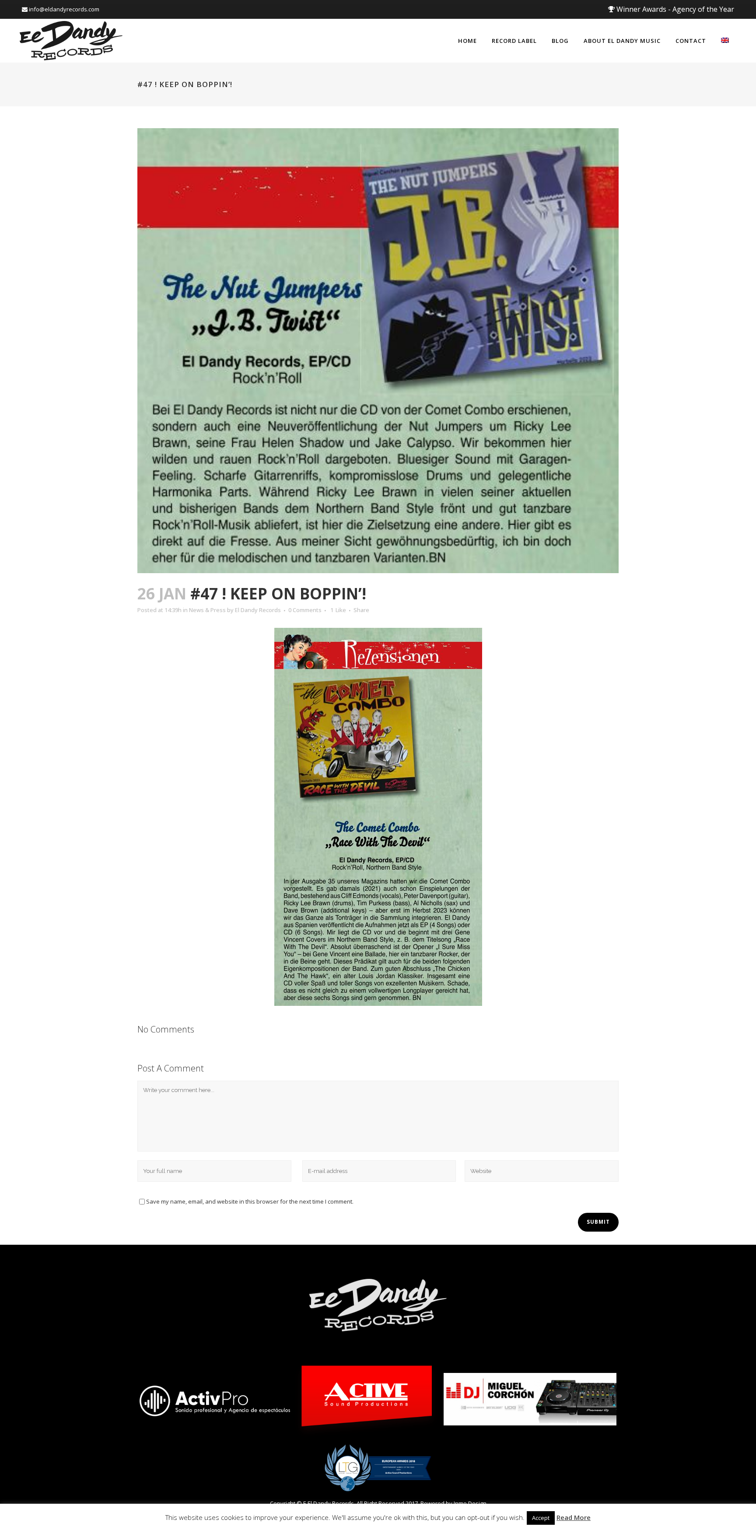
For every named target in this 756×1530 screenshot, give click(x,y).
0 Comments (305, 610)
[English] (725, 41)
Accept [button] (541, 1518)
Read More (573, 1517)
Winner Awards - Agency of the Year (674, 9)
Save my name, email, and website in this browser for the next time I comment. (250, 1201)
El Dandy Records (258, 610)
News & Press (207, 610)
